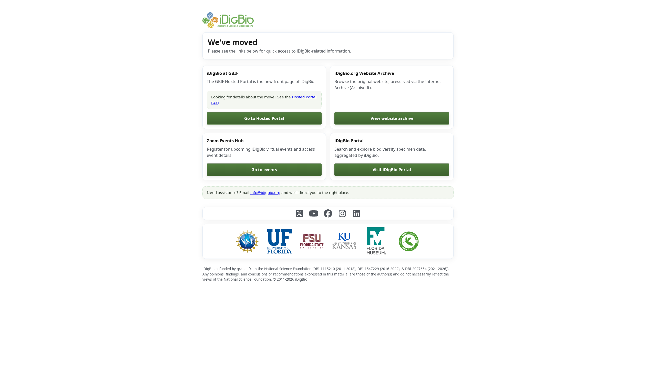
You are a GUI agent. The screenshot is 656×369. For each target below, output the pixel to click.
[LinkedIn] (357, 213)
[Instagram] (342, 213)
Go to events (264, 169)
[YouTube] (314, 213)
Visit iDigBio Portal (392, 169)
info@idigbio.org (265, 192)
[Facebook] (328, 213)
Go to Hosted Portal (264, 118)
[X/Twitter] (299, 213)
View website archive (392, 118)
